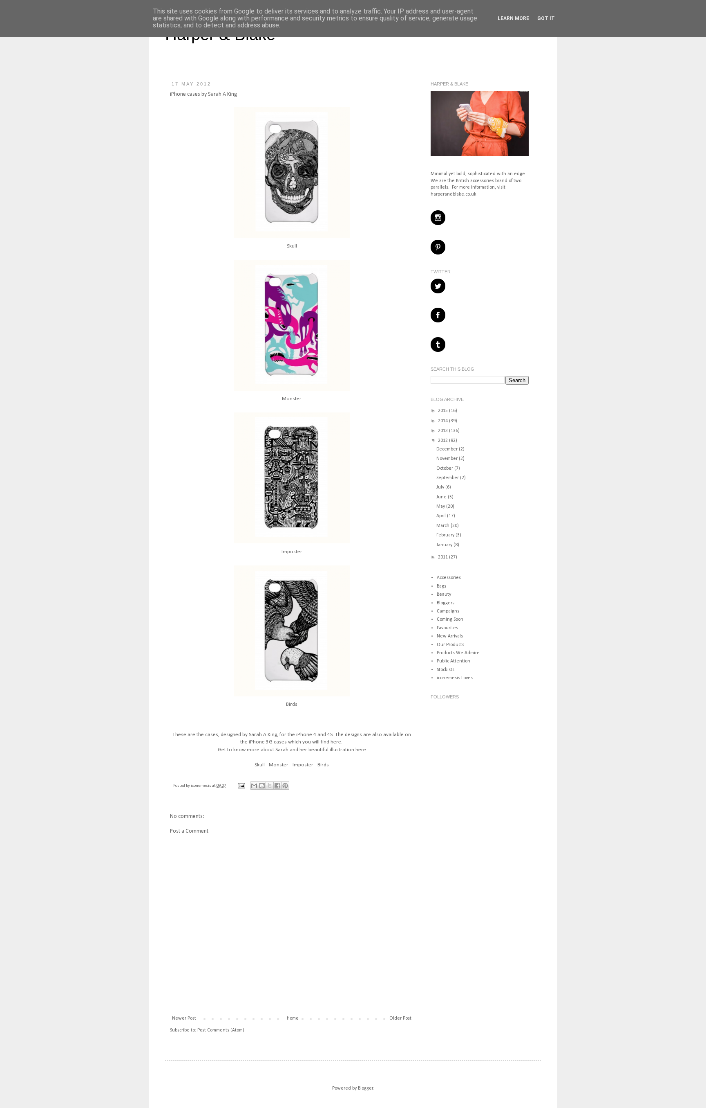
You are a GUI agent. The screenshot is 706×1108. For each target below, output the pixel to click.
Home (293, 1018)
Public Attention (453, 661)
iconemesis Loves (455, 678)
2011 (443, 557)
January (445, 545)
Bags (441, 586)
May (441, 506)
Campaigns (448, 611)
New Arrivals (450, 636)
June (442, 497)
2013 (443, 430)
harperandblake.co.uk (453, 194)
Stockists (445, 669)
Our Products (450, 644)
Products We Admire (458, 653)
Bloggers (445, 603)
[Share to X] (270, 785)
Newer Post (184, 1018)
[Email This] (254, 785)
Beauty (444, 594)
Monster (292, 398)
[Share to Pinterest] (285, 785)
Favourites (447, 628)
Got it (546, 18)
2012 (443, 440)
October (445, 468)
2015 (443, 410)
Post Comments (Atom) (220, 1030)
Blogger (365, 1088)
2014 (443, 421)
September (448, 477)
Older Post (400, 1018)
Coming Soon (450, 619)
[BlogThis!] (262, 785)
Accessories (449, 577)
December (447, 449)
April (441, 515)
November (447, 458)
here (336, 742)
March (443, 525)
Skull (292, 246)
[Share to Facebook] (277, 785)
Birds (291, 704)
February (446, 535)
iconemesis (201, 786)
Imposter (292, 551)
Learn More (513, 18)
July (440, 487)
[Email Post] (241, 786)
